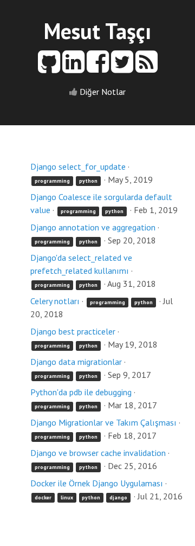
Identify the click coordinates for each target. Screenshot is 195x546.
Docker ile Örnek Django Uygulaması (96, 483)
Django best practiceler (72, 331)
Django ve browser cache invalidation (98, 452)
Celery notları (55, 301)
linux (67, 497)
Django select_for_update (78, 166)
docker (43, 497)
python (88, 180)
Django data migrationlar (76, 361)
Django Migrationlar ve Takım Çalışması (103, 422)
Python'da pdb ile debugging (81, 392)
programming (52, 180)
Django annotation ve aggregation (92, 227)
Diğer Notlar (103, 91)
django (118, 497)
